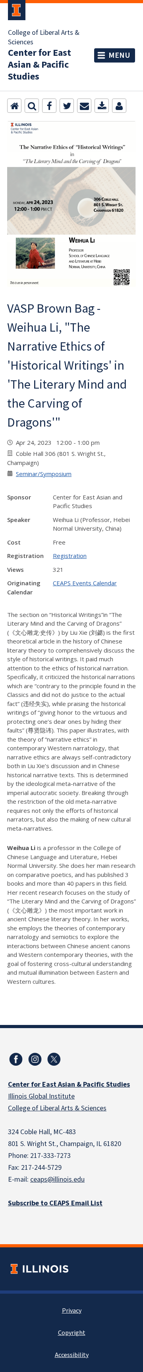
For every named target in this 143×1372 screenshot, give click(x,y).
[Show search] (32, 106)
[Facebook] (49, 106)
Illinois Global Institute (41, 1096)
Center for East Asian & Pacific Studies (39, 65)
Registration (70, 556)
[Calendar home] (14, 106)
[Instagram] (35, 1059)
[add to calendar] (102, 106)
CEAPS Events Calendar (85, 583)
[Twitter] (67, 106)
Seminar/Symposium (44, 474)
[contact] (119, 106)
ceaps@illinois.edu (57, 1179)
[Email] (84, 106)
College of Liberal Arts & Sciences (43, 37)
